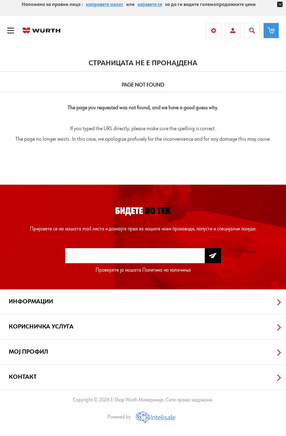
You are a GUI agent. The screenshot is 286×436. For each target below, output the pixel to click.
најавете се (149, 4)
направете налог (104, 4)
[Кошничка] (271, 30)
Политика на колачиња (166, 270)
